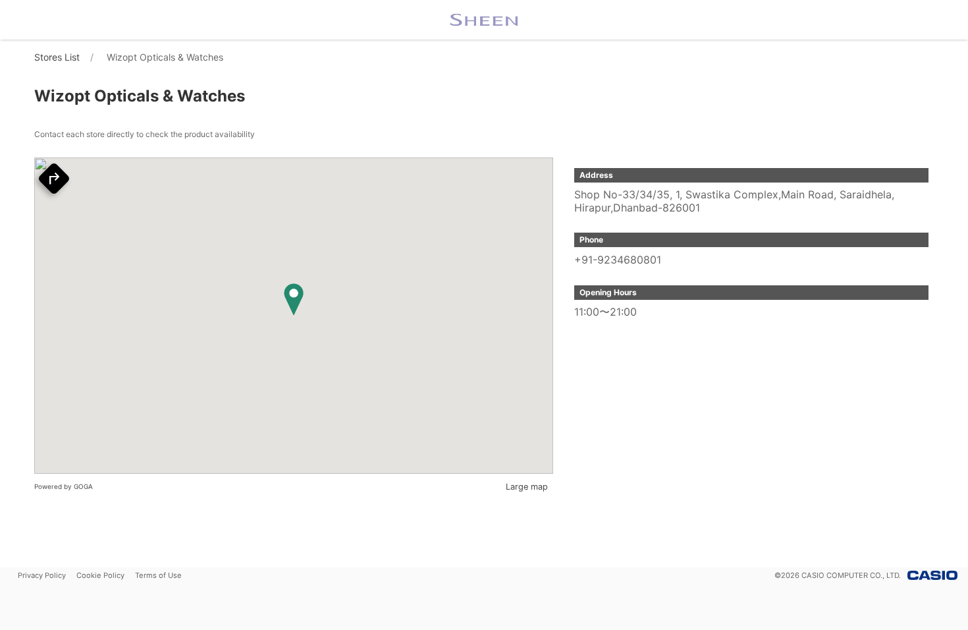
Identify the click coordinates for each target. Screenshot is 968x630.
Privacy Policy (42, 575)
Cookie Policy (100, 575)
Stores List (57, 57)
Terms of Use (158, 575)
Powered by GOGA (63, 486)
